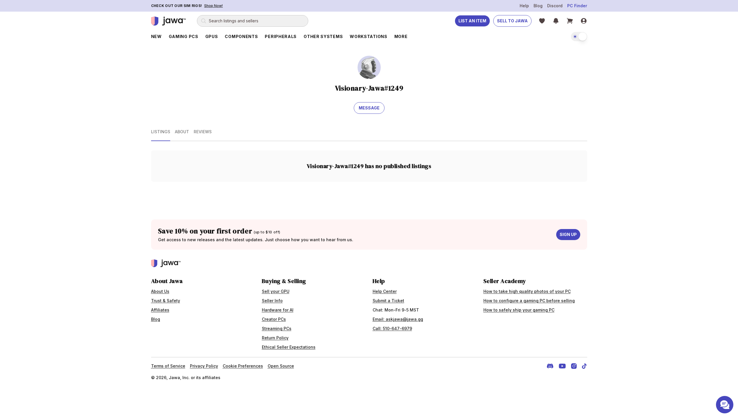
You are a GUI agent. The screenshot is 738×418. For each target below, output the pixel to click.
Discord (555, 5)
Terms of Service (168, 365)
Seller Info (272, 300)
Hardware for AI (277, 309)
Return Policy (275, 337)
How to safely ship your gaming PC (518, 309)
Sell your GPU (275, 291)
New (156, 36)
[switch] (579, 36)
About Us (160, 291)
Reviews (203, 131)
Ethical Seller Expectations (288, 347)
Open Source (281, 365)
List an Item (472, 20)
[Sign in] (583, 20)
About (182, 131)
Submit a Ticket (388, 300)
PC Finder (577, 5)
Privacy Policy (204, 365)
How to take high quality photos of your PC (527, 291)
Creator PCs (274, 319)
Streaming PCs (276, 328)
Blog (538, 5)
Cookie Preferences (243, 365)
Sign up (568, 234)
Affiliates (160, 309)
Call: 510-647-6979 (392, 328)
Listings (160, 131)
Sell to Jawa (512, 20)
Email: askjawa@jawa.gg (398, 319)
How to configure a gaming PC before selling (529, 300)
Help (524, 5)
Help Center (385, 291)
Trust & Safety (165, 300)
